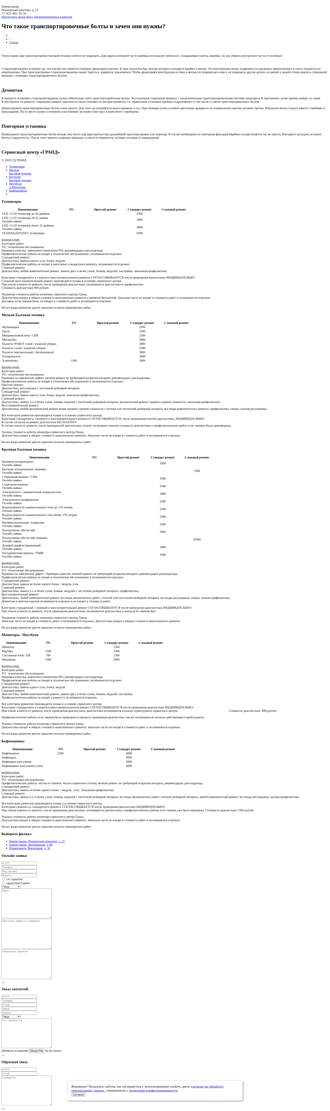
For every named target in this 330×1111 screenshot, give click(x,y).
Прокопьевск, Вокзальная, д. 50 (29, 848)
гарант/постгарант (18, 883)
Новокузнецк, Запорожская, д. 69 (31, 844)
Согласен (78, 1094)
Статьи (13, 42)
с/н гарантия (14, 879)
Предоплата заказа (14, 16)
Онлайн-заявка (12, 221)
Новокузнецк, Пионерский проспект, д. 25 (37, 841)
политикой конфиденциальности (153, 1090)
